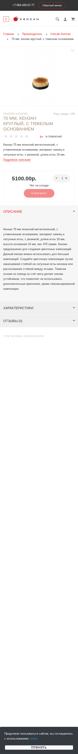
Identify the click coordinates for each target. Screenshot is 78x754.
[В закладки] (72, 51)
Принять (39, 747)
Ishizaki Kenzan (15, 113)
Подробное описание (17, 159)
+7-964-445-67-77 (23, 5)
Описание (12, 211)
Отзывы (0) (12, 321)
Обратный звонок (52, 5)
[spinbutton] (62, 178)
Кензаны (16, 336)
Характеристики (18, 308)
